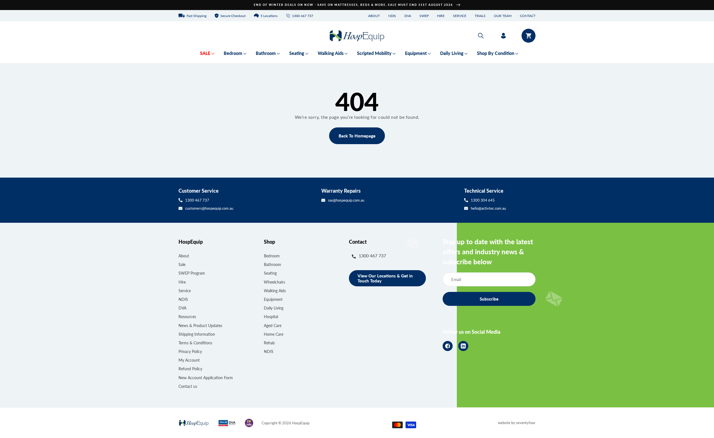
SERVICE (459, 16)
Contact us (187, 386)
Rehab (269, 342)
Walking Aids (275, 290)
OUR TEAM (503, 16)
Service (184, 290)
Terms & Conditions (195, 342)
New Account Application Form (205, 377)
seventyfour (526, 422)
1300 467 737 (197, 200)
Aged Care (272, 325)
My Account (189, 360)
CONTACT (528, 16)
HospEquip (300, 423)
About (183, 255)
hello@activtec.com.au (488, 208)
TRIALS (480, 16)
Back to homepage (357, 135)
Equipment (273, 299)
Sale (181, 264)
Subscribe (489, 298)
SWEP (424, 16)
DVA (407, 16)
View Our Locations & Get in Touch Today (385, 278)
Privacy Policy (190, 351)
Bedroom (272, 255)
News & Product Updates (200, 325)
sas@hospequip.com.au (346, 200)
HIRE (441, 16)
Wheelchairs (274, 282)
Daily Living (273, 308)
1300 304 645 (483, 200)
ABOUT (374, 16)
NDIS (392, 16)
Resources (187, 316)
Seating (270, 273)
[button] (480, 35)
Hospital (271, 316)
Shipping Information (196, 334)
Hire (182, 282)
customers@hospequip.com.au (209, 208)
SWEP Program (191, 273)
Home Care (273, 334)
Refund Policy (190, 368)
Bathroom (272, 264)
